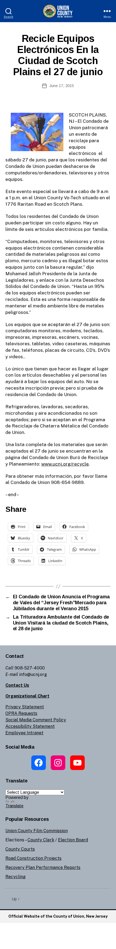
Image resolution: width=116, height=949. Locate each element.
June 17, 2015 (61, 85)
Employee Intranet (24, 732)
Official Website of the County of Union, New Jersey (58, 916)
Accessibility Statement (30, 726)
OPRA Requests (21, 713)
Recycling (15, 876)
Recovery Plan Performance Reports (42, 867)
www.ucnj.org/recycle (65, 464)
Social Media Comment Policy (35, 719)
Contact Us (17, 685)
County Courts (20, 849)
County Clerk (41, 839)
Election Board (73, 839)
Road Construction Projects (33, 858)
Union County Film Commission (36, 830)
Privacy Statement (24, 706)
